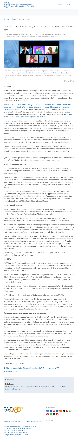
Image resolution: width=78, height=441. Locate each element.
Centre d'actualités (18, 19)
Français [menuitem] (59, 4)
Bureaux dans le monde (33, 421)
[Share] (69, 4)
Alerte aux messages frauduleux (14, 430)
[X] (54, 414)
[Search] (72, 4)
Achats (26, 435)
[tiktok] (64, 411)
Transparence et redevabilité (13, 435)
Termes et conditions (29, 426)
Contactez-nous (15, 426)
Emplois (6, 426)
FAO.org (6, 19)
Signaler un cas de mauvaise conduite (16, 432)
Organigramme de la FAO (12, 421)
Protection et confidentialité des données (17, 428)
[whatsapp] (51, 414)
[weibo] (47, 414)
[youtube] (57, 414)
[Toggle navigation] (6, 12)
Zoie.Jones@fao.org (12, 389)
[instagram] (54, 411)
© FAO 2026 (49, 421)
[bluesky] (47, 411)
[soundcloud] (60, 411)
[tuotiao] (67, 411)
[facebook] (51, 411)
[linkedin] (57, 411)
